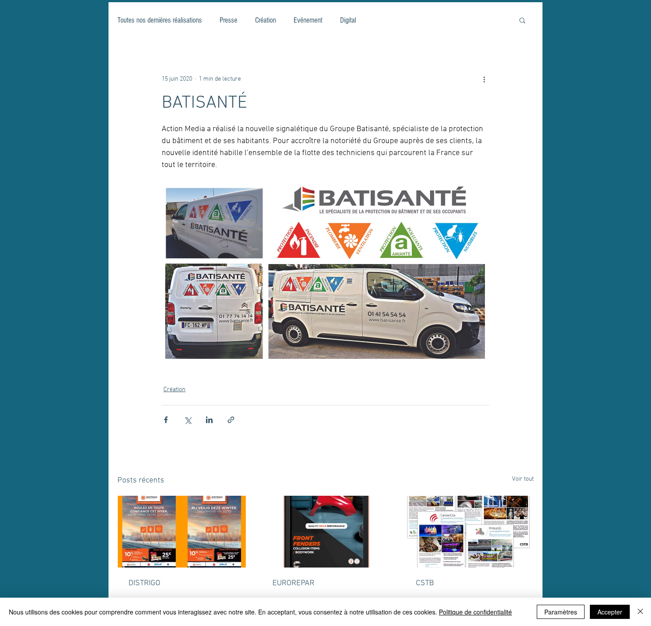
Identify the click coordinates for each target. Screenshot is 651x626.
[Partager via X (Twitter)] (187, 420)
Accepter (609, 611)
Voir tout (523, 479)
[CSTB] (469, 532)
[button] (522, 19)
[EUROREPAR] (326, 532)
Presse (228, 20)
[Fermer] (640, 612)
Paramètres (560, 611)
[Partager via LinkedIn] (209, 420)
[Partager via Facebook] (166, 420)
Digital (348, 20)
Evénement (308, 20)
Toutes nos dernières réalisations (159, 20)
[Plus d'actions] (484, 79)
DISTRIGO (144, 583)
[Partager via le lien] (231, 420)
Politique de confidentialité (475, 611)
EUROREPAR (293, 583)
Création (265, 20)
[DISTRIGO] (182, 532)
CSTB (425, 583)
